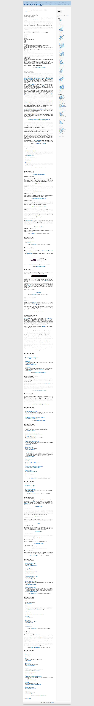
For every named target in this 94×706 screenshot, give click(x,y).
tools (28, 364)
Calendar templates (28, 470)
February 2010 (61, 31)
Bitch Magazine (33, 79)
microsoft (33, 358)
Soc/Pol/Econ (61, 131)
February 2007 (61, 63)
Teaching (60, 133)
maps (31, 476)
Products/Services (37, 647)
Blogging (60, 99)
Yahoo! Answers (29, 220)
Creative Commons (40, 109)
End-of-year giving (28, 71)
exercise (30, 665)
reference (32, 364)
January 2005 (61, 85)
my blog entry (35, 19)
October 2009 (61, 34)
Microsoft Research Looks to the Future (32, 357)
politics (31, 569)
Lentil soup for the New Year (31, 15)
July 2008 (60, 48)
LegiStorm (27, 668)
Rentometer (27, 682)
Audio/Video (61, 98)
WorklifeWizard (27, 361)
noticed (43, 85)
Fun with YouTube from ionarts (30, 436)
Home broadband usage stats (30, 489)
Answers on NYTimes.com (30, 315)
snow (33, 565)
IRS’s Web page (38, 140)
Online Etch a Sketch (28, 625)
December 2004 (61, 86)
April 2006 (60, 72)
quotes (28, 569)
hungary (28, 414)
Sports (60, 132)
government (38, 670)
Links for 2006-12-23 (29, 650)
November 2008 (61, 44)
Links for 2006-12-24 (29, 597)
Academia (60, 96)
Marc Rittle (36, 304)
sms (30, 660)
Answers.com (26, 318)
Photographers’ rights (28, 452)
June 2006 (61, 70)
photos (35, 471)
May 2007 (60, 60)
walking (33, 665)
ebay (28, 460)
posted (27, 113)
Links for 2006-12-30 (29, 237)
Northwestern (61, 123)
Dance (60, 104)
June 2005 (61, 81)
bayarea (28, 370)
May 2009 (60, 39)
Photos (36, 294)
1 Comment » (43, 67)
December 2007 (61, 54)
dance (28, 693)
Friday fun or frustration (30, 297)
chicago (28, 430)
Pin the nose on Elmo (36, 215)
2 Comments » (44, 311)
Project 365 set (27, 503)
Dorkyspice (41, 369)
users (31, 491)
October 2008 (61, 45)
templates (32, 471)
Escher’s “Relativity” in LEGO (30, 485)
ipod (30, 449)
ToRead (30, 358)
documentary (34, 463)
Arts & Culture (61, 97)
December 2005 (61, 75)
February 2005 (61, 84)
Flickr (33, 278)
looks (45, 109)
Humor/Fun (38, 266)
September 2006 (61, 67)
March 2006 (61, 73)
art (29, 486)
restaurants (29, 467)
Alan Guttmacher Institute (38, 78)
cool (29, 444)
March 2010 (61, 30)
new (31, 430)
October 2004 (61, 88)
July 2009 (60, 37)
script (35, 679)
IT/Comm (33, 294)
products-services (30, 584)
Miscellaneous (61, 120)
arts (33, 438)
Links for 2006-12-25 (29, 559)
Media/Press (61, 119)
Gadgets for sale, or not (29, 447)
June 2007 (61, 59)
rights (33, 456)
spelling (28, 155)
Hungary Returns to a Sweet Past (31, 411)
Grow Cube (34, 302)
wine (31, 414)
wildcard (32, 251)
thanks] (29, 678)
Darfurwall (33, 113)
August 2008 (61, 47)
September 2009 (61, 35)
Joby (30, 636)
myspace (33, 418)
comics (35, 565)
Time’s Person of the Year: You (30, 672)
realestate (33, 430)
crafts (29, 617)
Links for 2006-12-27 (29, 424)
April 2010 (60, 29)
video (31, 463)
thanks (35, 621)
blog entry (31, 612)
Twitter (26, 658)
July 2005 (60, 80)
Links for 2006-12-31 (29, 147)
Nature (60, 121)
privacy (31, 165)
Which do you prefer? (41, 278)
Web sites (40, 311)
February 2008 (61, 52)
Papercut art (27, 616)
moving (39, 684)
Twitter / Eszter (27, 654)
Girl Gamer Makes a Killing (29, 687)
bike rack (46, 280)
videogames (29, 688)
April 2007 (60, 61)
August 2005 (61, 79)
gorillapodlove (40, 636)
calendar (28, 471)
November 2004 (61, 87)
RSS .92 (60, 20)
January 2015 (61, 26)
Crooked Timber (61, 103)
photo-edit (35, 591)
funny (35, 438)
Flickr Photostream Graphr (29, 241)
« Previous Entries (27, 11)
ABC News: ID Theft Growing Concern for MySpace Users (35, 417)
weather (28, 476)
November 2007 (61, 55)
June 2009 (61, 38)
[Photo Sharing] (33, 119)
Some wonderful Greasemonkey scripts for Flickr (33, 676)
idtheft (28, 418)
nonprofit (38, 467)
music (28, 438)
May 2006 (60, 71)
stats (30, 242)
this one (43, 326)
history (28, 463)
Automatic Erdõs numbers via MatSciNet (32, 441)
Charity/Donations (38, 143)
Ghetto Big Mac (27, 620)
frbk (33, 155)
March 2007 (61, 62)
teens (35, 688)
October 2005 (61, 77)
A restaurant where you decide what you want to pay (34, 466)
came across (29, 253)
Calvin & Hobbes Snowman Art (30, 563)
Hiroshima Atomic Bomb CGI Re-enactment (32, 462)
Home (60, 113)
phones (28, 165)
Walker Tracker (27, 663)
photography (29, 456)
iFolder (26, 601)
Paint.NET (29, 285)
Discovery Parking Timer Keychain (31, 581)
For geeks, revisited (29, 247)
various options (31, 264)
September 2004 (61, 89)
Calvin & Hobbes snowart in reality (31, 571)
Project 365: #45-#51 (29, 171)
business (32, 449)
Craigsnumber (27, 162)
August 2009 (61, 36)
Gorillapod (27, 611)
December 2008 (61, 43)
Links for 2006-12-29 (29, 353)
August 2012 (61, 27)
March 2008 (61, 51)
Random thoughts (38, 390)
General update (34, 404)
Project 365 (33, 233)
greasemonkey (31, 679)
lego (31, 486)
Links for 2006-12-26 (29, 481)
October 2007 (61, 56)
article (31, 155)
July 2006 (60, 69)
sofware (30, 603)
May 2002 (60, 92)
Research (60, 130)
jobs (29, 364)
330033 (39, 121)
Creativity (60, 102)
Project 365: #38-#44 (29, 497)
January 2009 (61, 42)
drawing (29, 626)
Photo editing (27, 269)
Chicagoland (61, 95)
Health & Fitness (61, 111)
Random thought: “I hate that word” (33, 376)
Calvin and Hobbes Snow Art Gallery (31, 576)
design (32, 591)
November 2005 (61, 76)
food (31, 370)
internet (28, 491)
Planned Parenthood (28, 78)
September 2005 (61, 78)
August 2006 (61, 68)
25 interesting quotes (28, 568)
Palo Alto (60, 124)
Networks (60, 122)
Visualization (61, 135)
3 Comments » (42, 266)
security (30, 418)
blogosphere (47, 383)
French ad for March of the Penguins (31, 157)
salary (35, 364)
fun (27, 626)
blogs (28, 655)
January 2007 (61, 64)
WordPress (52, 702)
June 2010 (61, 28)
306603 (44, 121)
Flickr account (45, 500)
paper (31, 617)
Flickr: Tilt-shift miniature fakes (30, 587)
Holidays (60, 112)
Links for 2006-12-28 (29, 407)
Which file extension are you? (47, 250)
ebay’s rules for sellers (29, 459)
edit (30, 591)
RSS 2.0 (60, 19)
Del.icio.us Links (33, 244)
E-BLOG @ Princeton (62, 106)
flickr (28, 242)
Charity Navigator (32, 84)
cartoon (30, 565)
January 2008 (61, 53)
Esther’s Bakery (27, 367)
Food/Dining (38, 67)
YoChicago (27, 428)
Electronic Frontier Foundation (29, 109)
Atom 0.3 (60, 21)
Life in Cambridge (62, 116)
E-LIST (60, 107)
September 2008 (61, 46)
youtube (30, 438)
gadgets (34, 584)
